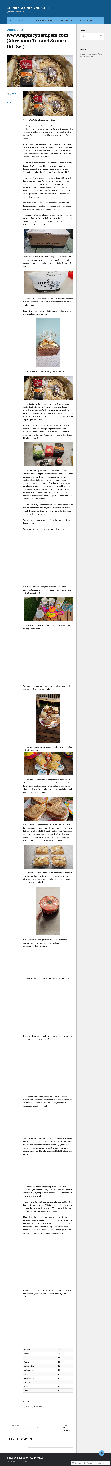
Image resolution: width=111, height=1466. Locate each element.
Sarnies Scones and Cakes (29, 8)
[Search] (101, 36)
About (21, 20)
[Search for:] (92, 36)
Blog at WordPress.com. (17, 1461)
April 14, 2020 (12, 94)
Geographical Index (65, 20)
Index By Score (85, 20)
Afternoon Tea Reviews (41, 20)
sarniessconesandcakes (15, 100)
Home (11, 20)
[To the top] (101, 1453)
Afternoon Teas (15, 30)
